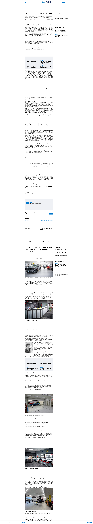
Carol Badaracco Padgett (28, 255)
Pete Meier (26, 19)
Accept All (89, 522)
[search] (26, 2)
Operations (26, 245)
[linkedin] (37, 258)
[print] (52, 258)
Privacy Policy (23, 522)
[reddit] (40, 258)
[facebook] (36, 258)
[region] (46, 522)
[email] (41, 258)
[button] (25, 2)
